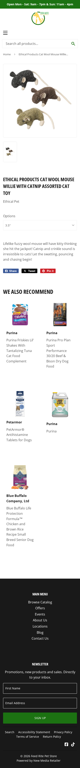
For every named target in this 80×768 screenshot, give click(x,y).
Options (9, 216)
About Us (40, 620)
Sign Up (40, 718)
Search (9, 732)
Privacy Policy (63, 732)
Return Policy (52, 737)
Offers (40, 608)
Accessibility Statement (34, 732)
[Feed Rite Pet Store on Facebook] (66, 744)
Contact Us (40, 638)
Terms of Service (27, 737)
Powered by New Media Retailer (39, 760)
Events (40, 614)
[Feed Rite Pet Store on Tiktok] (73, 744)
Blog (40, 632)
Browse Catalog (40, 602)
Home (7, 54)
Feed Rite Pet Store (44, 756)
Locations (40, 626)
